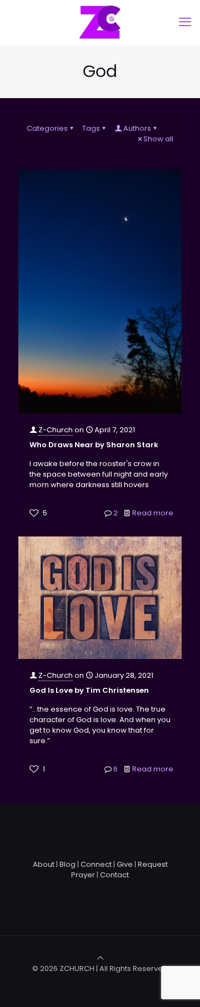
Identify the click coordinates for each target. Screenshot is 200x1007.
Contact (114, 875)
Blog (67, 864)
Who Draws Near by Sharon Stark (93, 444)
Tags (91, 128)
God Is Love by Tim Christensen (89, 690)
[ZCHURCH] (100, 22)
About (43, 864)
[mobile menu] (185, 22)
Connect (96, 864)
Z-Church (55, 430)
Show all (158, 139)
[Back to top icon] (100, 958)
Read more (152, 513)
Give (125, 864)
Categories (47, 128)
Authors (137, 128)
